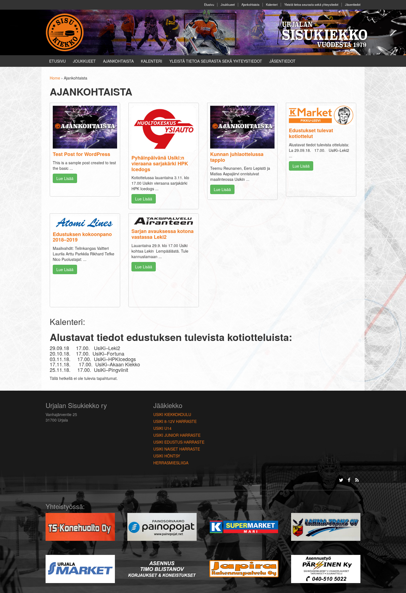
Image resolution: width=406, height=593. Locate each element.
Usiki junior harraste (177, 435)
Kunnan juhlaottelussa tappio (236, 156)
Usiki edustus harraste (178, 442)
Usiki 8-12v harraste (175, 421)
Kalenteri (272, 4)
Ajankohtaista (250, 4)
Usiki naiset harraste (176, 449)
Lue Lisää (64, 178)
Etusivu (209, 4)
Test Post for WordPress (81, 154)
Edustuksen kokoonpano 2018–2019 (82, 237)
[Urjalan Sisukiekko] (66, 32)
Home (55, 78)
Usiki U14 (162, 428)
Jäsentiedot (352, 4)
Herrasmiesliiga (170, 462)
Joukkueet (228, 4)
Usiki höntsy (166, 456)
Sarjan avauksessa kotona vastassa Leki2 (162, 233)
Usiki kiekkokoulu (172, 414)
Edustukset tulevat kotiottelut (311, 133)
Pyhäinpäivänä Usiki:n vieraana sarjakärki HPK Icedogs (159, 163)
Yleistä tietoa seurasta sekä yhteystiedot (311, 4)
